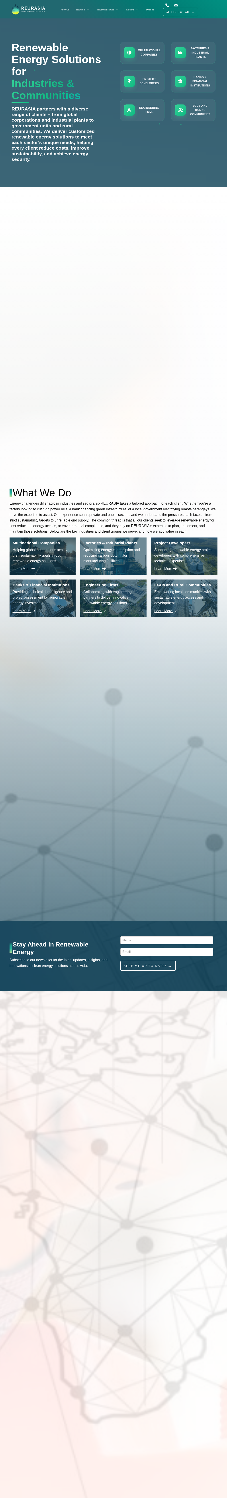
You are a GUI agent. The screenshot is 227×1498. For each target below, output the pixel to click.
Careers (150, 10)
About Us (65, 10)
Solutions (80, 10)
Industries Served (105, 10)
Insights (130, 10)
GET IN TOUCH (178, 12)
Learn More (22, 569)
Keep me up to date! (145, 966)
